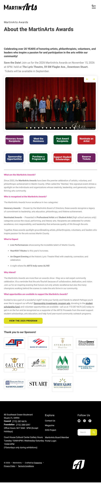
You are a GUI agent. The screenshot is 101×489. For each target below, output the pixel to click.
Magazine (49, 425)
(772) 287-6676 (19, 421)
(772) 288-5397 (23, 425)
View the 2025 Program (23, 320)
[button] (93, 7)
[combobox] (84, 432)
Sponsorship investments (45, 303)
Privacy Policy (9, 466)
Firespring (38, 463)
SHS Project (50, 430)
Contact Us (50, 420)
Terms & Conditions (26, 466)
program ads (64, 303)
